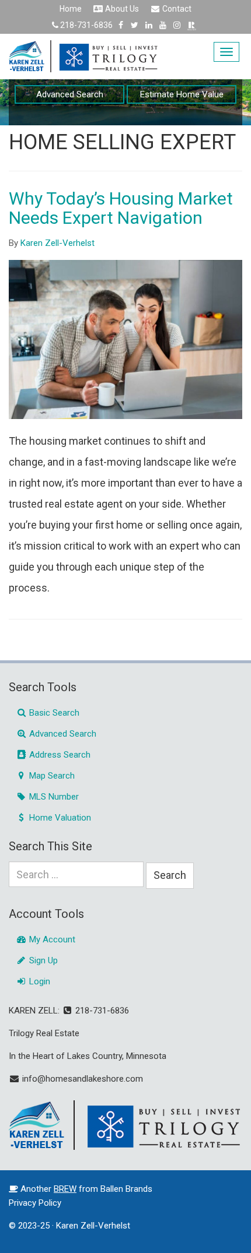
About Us (121, 8)
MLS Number (53, 796)
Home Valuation (59, 817)
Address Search (58, 754)
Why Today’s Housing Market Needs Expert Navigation (121, 208)
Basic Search (53, 713)
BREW (65, 1189)
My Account (51, 939)
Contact (176, 8)
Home (71, 8)
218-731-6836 (86, 25)
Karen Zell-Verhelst (57, 243)
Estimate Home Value (182, 94)
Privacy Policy (35, 1203)
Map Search (51, 775)
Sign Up (42, 960)
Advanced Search (69, 94)
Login (38, 981)
